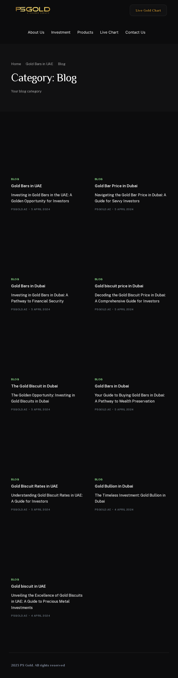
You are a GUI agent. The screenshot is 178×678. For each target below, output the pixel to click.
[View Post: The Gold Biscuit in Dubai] (47, 349)
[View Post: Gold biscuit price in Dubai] (131, 249)
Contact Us (135, 32)
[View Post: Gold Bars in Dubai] (47, 249)
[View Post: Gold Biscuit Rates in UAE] (47, 449)
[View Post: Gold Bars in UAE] (47, 149)
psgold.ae (19, 209)
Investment (60, 32)
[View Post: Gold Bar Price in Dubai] (131, 149)
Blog (15, 179)
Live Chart (109, 32)
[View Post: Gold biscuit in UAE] (47, 549)
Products (85, 32)
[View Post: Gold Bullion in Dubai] (131, 449)
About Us (36, 32)
